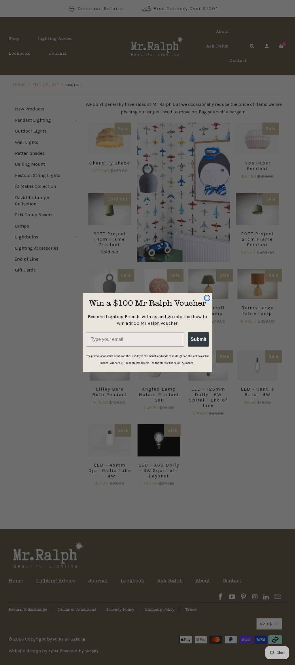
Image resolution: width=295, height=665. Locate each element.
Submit (198, 339)
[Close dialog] (207, 298)
